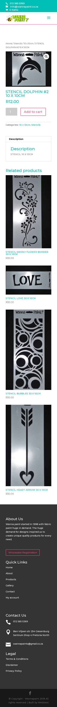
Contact (10, 591)
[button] (46, 56)
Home (9, 43)
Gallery (10, 585)
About (9, 573)
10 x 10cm (28, 43)
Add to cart (33, 112)
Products (11, 579)
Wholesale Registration (22, 552)
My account (12, 597)
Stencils (18, 43)
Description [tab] (16, 139)
